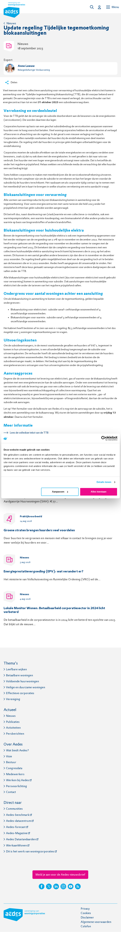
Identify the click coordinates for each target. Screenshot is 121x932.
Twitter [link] (49, 886)
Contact (11, 792)
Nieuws (11, 23)
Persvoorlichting (16, 786)
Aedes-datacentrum (18, 821)
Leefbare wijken (16, 669)
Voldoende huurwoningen (22, 681)
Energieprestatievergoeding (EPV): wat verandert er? (44, 571)
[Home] (14, 10)
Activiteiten (13, 727)
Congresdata (14, 768)
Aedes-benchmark (17, 815)
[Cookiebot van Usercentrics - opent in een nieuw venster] (103, 438)
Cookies (86, 913)
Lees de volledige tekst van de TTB (29, 432)
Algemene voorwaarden (96, 922)
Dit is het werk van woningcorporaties (30, 851)
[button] (92, 7)
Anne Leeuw (26, 66)
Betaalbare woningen (19, 675)
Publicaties (13, 722)
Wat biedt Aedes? (17, 750)
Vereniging (13, 699)
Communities (14, 808)
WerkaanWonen (16, 845)
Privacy (85, 908)
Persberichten (15, 733)
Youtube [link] (70, 886)
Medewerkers (15, 774)
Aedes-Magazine (16, 833)
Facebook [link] (41, 886)
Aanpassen (58, 491)
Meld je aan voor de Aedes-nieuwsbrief (60, 874)
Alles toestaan (98, 491)
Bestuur (11, 762)
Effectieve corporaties (20, 693)
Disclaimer (87, 917)
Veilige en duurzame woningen (25, 687)
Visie (9, 756)
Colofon (86, 926)
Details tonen (104, 482)
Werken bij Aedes (17, 780)
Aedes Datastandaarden (21, 839)
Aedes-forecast (16, 827)
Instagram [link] (63, 886)
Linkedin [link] (56, 886)
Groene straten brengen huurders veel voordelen (39, 530)
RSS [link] (78, 886)
